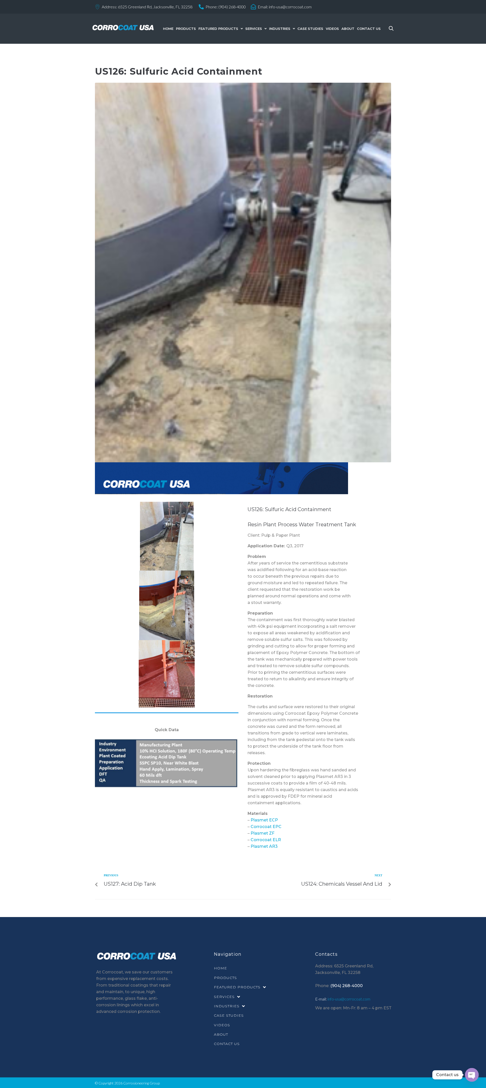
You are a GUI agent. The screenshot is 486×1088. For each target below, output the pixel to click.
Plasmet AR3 (264, 846)
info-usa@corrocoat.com (290, 6)
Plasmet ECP (264, 820)
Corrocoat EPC (266, 826)
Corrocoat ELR (266, 839)
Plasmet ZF (262, 833)
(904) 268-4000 (232, 6)
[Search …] (390, 28)
